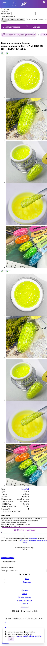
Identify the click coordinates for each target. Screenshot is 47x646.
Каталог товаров (12, 27)
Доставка (25, 590)
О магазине (24, 607)
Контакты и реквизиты (24, 600)
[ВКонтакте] (20, 574)
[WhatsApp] (29, 574)
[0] (33, 4)
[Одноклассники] (23, 574)
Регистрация (27, 582)
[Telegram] (26, 574)
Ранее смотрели (7, 558)
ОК (11, 639)
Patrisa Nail (25, 489)
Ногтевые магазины (24, 597)
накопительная (32, 538)
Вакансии (25, 604)
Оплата (24, 594)
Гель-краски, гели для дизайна (22, 34)
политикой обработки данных (29, 636)
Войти (27, 579)
